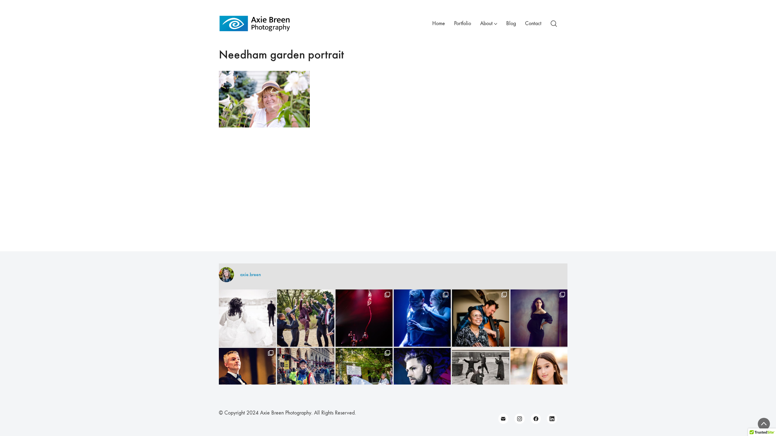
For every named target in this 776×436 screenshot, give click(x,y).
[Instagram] (519, 419)
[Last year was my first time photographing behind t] (305, 376)
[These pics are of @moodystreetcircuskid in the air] (364, 317)
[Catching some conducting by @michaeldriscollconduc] (247, 376)
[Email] (503, 419)
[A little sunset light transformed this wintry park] (538, 376)
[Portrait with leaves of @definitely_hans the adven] (422, 376)
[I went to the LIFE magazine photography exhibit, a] (480, 376)
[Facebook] (536, 419)
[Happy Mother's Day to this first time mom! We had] (538, 317)
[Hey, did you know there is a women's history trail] (364, 376)
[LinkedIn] (552, 419)
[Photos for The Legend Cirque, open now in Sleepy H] (422, 317)
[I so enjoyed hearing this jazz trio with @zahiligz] (480, 317)
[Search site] (553, 23)
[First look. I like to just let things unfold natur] (247, 317)
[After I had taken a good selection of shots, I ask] (305, 317)
